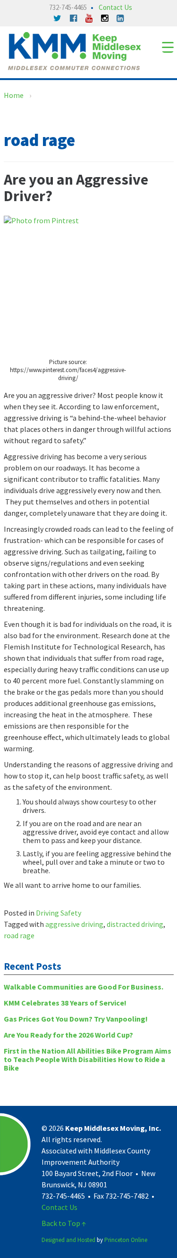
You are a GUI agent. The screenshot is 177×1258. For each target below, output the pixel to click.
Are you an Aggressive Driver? (76, 187)
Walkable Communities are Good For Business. (83, 986)
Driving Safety (58, 912)
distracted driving (135, 924)
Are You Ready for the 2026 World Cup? (68, 1034)
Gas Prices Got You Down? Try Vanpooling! (76, 1018)
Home (14, 95)
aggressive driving (74, 924)
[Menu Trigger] (168, 47)
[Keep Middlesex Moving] (74, 50)
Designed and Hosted (68, 1240)
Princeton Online (125, 1240)
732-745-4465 (68, 7)
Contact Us (115, 7)
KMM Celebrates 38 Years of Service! (65, 1002)
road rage (19, 935)
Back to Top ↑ (64, 1223)
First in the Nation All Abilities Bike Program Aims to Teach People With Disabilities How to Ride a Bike (87, 1059)
